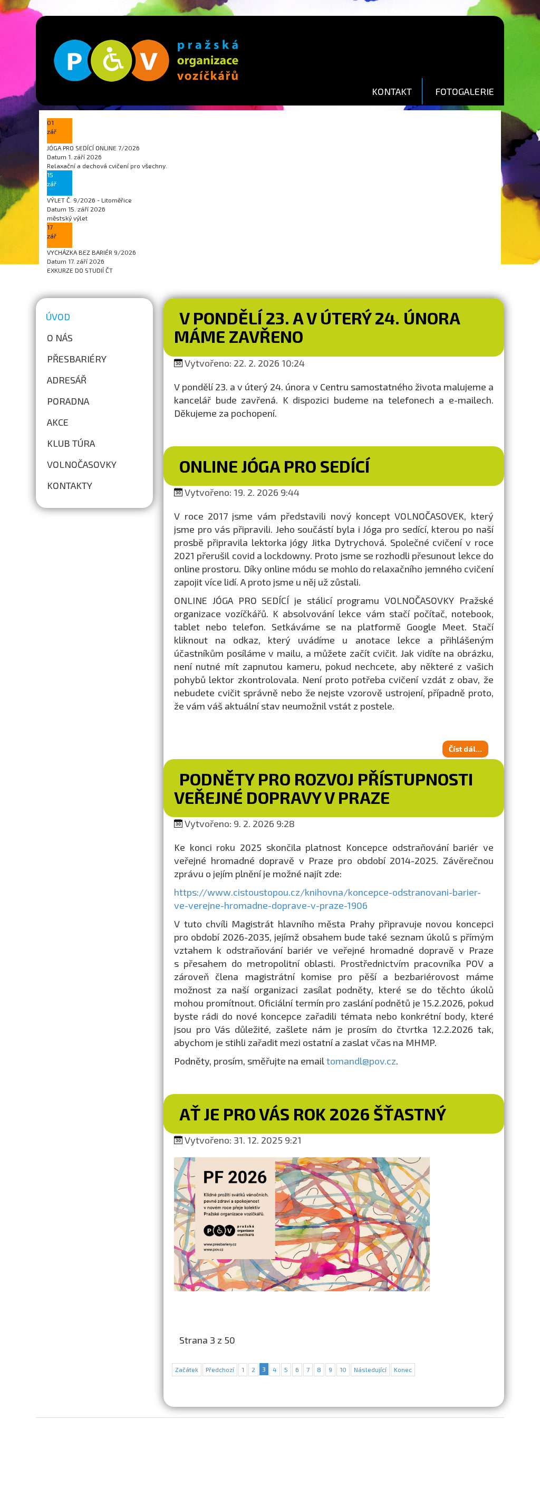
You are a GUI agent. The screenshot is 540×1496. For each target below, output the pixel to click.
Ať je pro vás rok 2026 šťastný (312, 1114)
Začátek (186, 1369)
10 (343, 1369)
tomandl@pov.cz (361, 1061)
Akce (58, 422)
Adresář (66, 380)
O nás (60, 337)
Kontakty (69, 485)
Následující (370, 1369)
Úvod (58, 316)
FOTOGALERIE (464, 91)
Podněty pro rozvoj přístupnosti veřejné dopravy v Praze (323, 788)
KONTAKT (392, 91)
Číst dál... (465, 748)
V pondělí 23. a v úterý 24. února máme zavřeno (317, 327)
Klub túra (71, 443)
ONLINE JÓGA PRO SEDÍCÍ (274, 466)
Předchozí (220, 1369)
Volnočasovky (82, 464)
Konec (403, 1369)
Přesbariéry (77, 359)
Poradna (68, 401)
